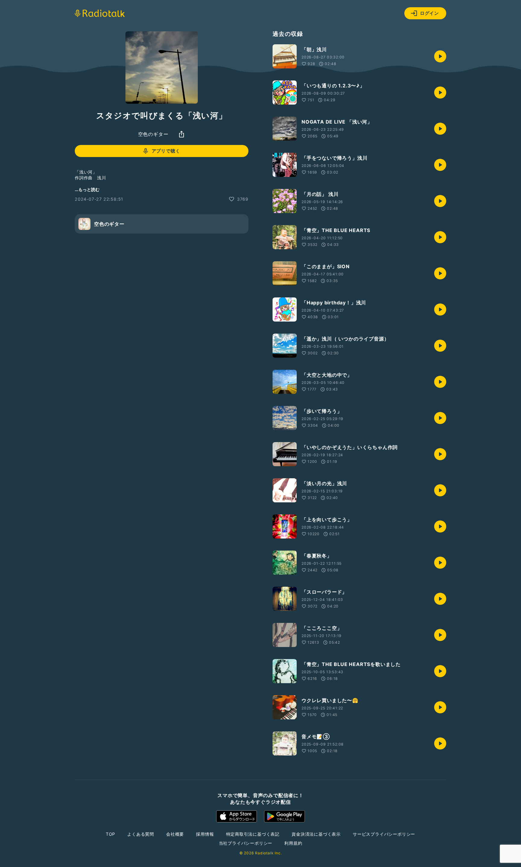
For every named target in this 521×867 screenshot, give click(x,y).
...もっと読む (87, 189)
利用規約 (293, 843)
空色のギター (153, 134)
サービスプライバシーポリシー (384, 834)
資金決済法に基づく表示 (316, 834)
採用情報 (205, 834)
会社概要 (175, 834)
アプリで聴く (166, 151)
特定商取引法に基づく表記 (253, 834)
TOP (110, 834)
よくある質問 (140, 834)
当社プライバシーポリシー (246, 843)
